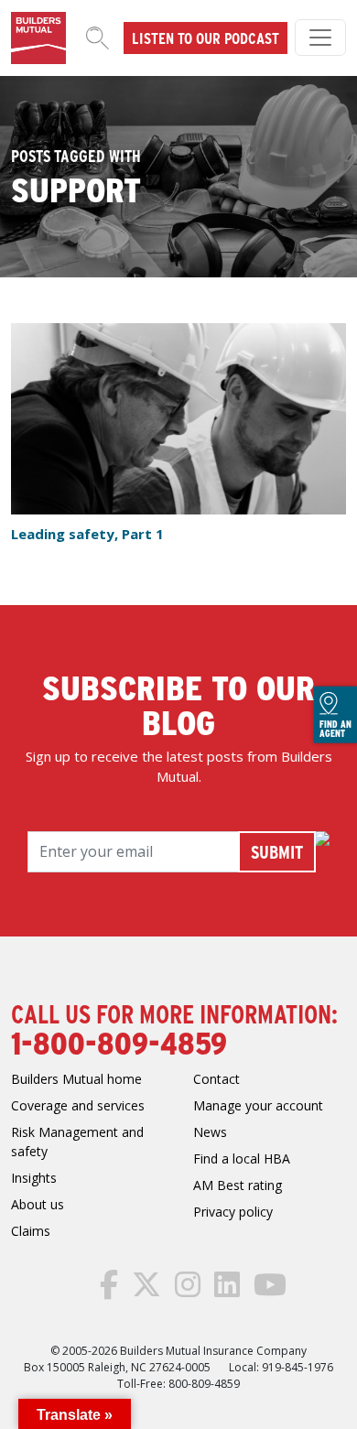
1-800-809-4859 (119, 1041)
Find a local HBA (241, 1158)
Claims (30, 1231)
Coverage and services (78, 1105)
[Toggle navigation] (320, 37)
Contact (216, 1079)
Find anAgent (335, 729)
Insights (34, 1177)
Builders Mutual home (76, 1079)
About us (37, 1204)
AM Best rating (237, 1185)
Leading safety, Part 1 (87, 534)
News (210, 1132)
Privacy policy (233, 1211)
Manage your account (258, 1105)
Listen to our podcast (205, 37)
